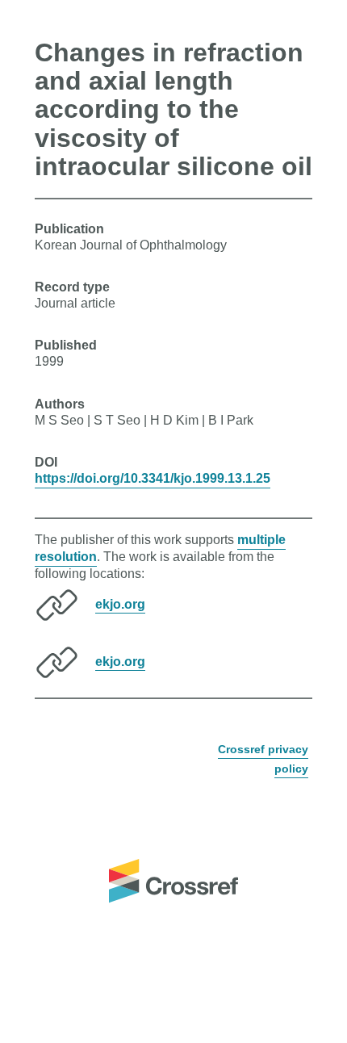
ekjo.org (120, 603)
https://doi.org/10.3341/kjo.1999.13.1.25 (152, 478)
